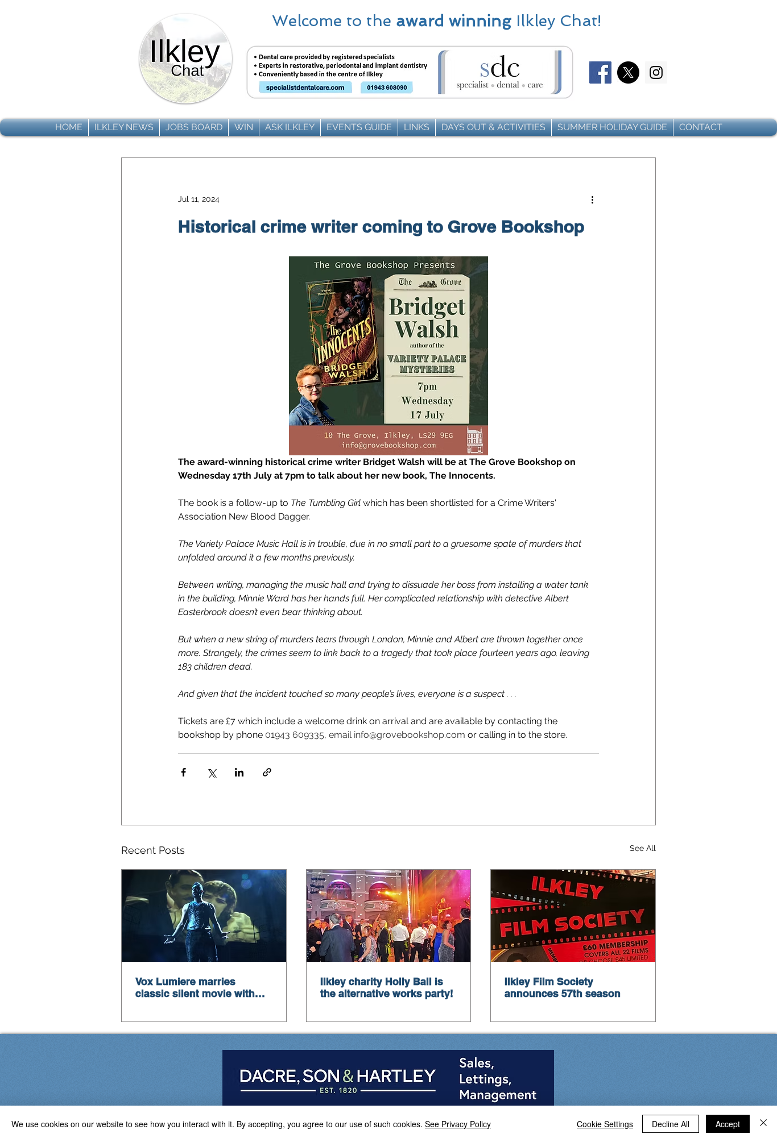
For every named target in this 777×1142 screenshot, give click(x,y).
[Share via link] (267, 772)
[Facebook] (600, 72)
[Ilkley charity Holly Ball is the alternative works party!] (389, 916)
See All (643, 848)
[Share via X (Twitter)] (211, 772)
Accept (728, 1123)
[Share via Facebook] (183, 772)
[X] (628, 72)
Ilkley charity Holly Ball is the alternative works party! (386, 987)
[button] (124, 127)
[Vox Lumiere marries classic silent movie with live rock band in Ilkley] (204, 916)
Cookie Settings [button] (605, 1123)
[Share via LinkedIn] (239, 772)
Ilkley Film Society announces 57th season (563, 987)
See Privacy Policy (458, 1123)
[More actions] (592, 199)
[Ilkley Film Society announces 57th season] (573, 916)
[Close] (763, 1124)
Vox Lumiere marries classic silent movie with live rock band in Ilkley (195, 987)
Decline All (670, 1123)
